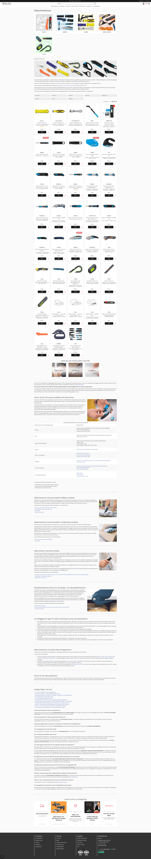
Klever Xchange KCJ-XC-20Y (52, 658)
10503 (88, 456)
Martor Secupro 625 (39, 539)
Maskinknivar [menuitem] (82, 6)
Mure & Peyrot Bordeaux (82, 455)
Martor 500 (79, 453)
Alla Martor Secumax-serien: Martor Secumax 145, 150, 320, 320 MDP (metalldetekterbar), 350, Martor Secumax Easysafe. (61, 574)
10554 (83, 469)
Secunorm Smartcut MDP (52, 607)
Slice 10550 (79, 469)
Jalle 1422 (50, 509)
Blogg (57, 840)
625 (85, 453)
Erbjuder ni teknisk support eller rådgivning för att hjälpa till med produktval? (52, 704)
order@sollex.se (74, 777)
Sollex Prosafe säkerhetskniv (83, 467)
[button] (146, 3)
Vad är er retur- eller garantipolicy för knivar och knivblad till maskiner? (51, 705)
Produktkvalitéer (60, 846)
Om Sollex (58, 838)
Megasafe (108, 460)
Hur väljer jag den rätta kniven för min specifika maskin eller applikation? (51, 699)
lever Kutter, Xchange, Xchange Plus (43, 576)
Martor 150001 (101, 656)
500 (90, 460)
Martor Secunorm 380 (82, 466)
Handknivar (38, 844)
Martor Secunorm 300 (82, 460)
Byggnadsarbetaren (79, 384)
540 (83, 453)
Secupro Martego (94, 449)
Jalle (89, 455)
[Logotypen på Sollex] (6, 4)
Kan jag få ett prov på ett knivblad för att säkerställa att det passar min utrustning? (53, 701)
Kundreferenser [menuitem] (96, 6)
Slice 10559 (37, 510)
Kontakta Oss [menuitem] (141, 1)
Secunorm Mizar (53, 507)
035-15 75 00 (103, 844)
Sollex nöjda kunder (42, 824)
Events (75, 824)
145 (87, 476)
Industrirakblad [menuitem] (74, 6)
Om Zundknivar (55, 824)
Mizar (88, 453)
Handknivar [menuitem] (62, 6)
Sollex (85, 85)
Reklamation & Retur (62, 782)
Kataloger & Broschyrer (61, 842)
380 (88, 460)
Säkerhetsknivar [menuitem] (54, 6)
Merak (104, 460)
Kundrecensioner (60, 844)
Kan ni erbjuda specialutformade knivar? (44, 698)
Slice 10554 (37, 541)
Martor (61, 85)
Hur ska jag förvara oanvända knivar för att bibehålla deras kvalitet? (50, 707)
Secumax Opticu (103, 466)
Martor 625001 (69, 661)
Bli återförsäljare (60, 848)
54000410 (75, 661)
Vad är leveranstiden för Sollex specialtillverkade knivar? (47, 693)
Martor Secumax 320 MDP (41, 607)
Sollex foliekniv (80, 474)
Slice (68, 85)
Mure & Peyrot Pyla (81, 462)
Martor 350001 (108, 656)
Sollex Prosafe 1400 (39, 512)
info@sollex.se (104, 845)
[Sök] (95, 4)
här (92, 91)
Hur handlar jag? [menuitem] (147, 1)
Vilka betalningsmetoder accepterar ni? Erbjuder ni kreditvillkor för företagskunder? (53, 695)
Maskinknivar (38, 846)
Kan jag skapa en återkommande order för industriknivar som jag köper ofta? (52, 702)
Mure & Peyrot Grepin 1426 (41, 509)
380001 (81, 661)
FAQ (78, 846)
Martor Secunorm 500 (82, 449)
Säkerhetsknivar (39, 840)
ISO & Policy (79, 842)
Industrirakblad (38, 838)
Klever (65, 85)
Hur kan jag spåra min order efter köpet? (44, 696)
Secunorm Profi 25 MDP (94, 466)
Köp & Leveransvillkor (82, 838)
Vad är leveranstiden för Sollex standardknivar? (45, 692)
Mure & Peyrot (72, 85)
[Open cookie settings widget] (2, 857)
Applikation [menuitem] (89, 6)
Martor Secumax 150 (81, 476)
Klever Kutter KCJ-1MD (40, 605)
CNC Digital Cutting (61, 824)
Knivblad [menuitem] (68, 6)
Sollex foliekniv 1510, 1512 (41, 577)
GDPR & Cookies (80, 844)
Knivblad (37, 842)
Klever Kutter (80, 473)
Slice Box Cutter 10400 (82, 456)
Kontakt (100, 838)
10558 (86, 469)
